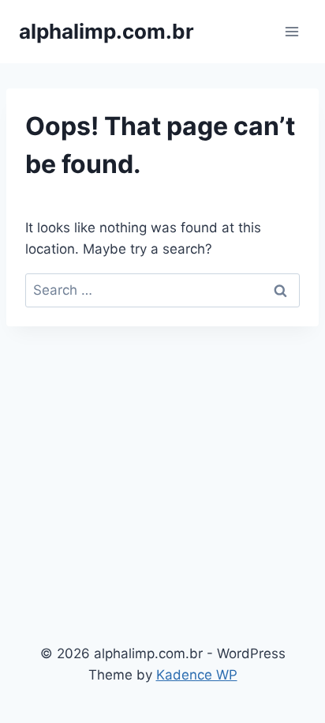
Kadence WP (196, 675)
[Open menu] (291, 31)
